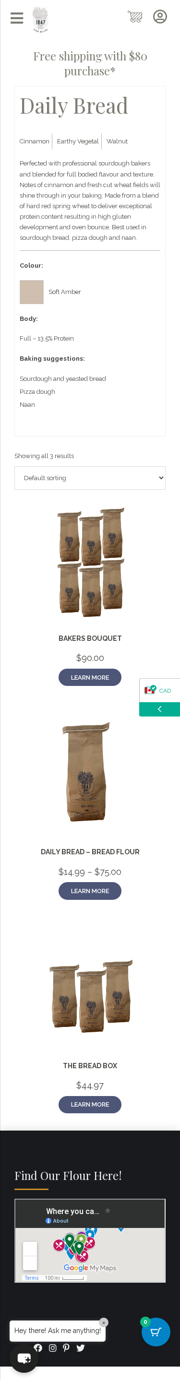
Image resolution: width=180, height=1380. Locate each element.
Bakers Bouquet (90, 638)
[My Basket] (135, 17)
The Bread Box (90, 1066)
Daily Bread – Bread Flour (90, 852)
